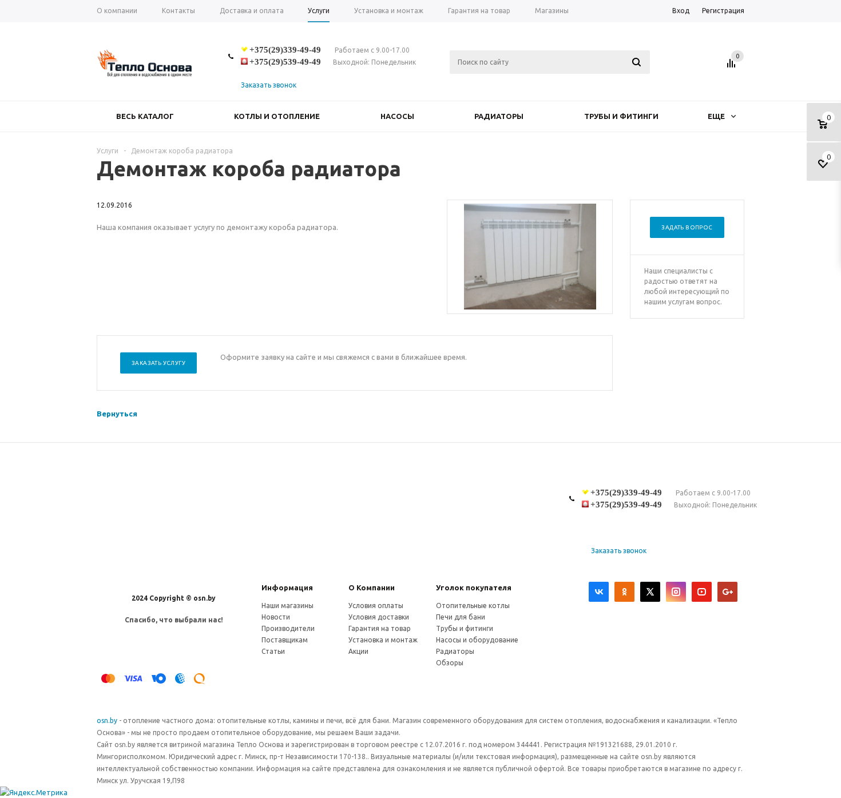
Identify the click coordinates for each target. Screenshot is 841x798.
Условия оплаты (375, 605)
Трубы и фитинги (621, 116)
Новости (275, 617)
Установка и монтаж (383, 640)
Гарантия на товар (379, 628)
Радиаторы (498, 116)
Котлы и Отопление (277, 116)
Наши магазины (287, 605)
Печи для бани (460, 617)
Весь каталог (145, 116)
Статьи (273, 651)
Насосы (397, 116)
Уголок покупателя (473, 587)
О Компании (371, 587)
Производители (288, 628)
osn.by (108, 720)
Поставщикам (284, 640)
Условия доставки (378, 617)
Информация (287, 587)
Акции (358, 651)
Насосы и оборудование (477, 640)
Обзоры (449, 662)
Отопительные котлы (473, 605)
